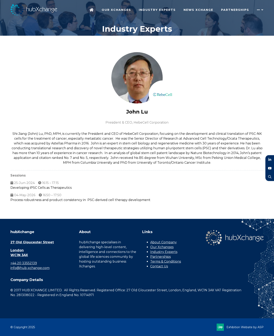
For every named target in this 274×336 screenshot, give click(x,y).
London (17, 250)
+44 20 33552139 (23, 263)
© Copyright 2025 (22, 327)
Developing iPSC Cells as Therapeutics (41, 188)
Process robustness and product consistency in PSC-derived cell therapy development (80, 200)
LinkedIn (269, 159)
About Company (163, 242)
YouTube (269, 168)
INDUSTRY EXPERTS (157, 10)
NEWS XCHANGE (198, 10)
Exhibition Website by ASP (245, 327)
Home (91, 10)
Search (269, 176)
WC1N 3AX (19, 255)
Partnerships (160, 257)
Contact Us (159, 266)
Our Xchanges (162, 247)
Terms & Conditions (165, 261)
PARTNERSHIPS (235, 10)
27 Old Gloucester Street (32, 242)
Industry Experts (163, 252)
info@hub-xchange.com (30, 268)
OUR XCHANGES (116, 10)
